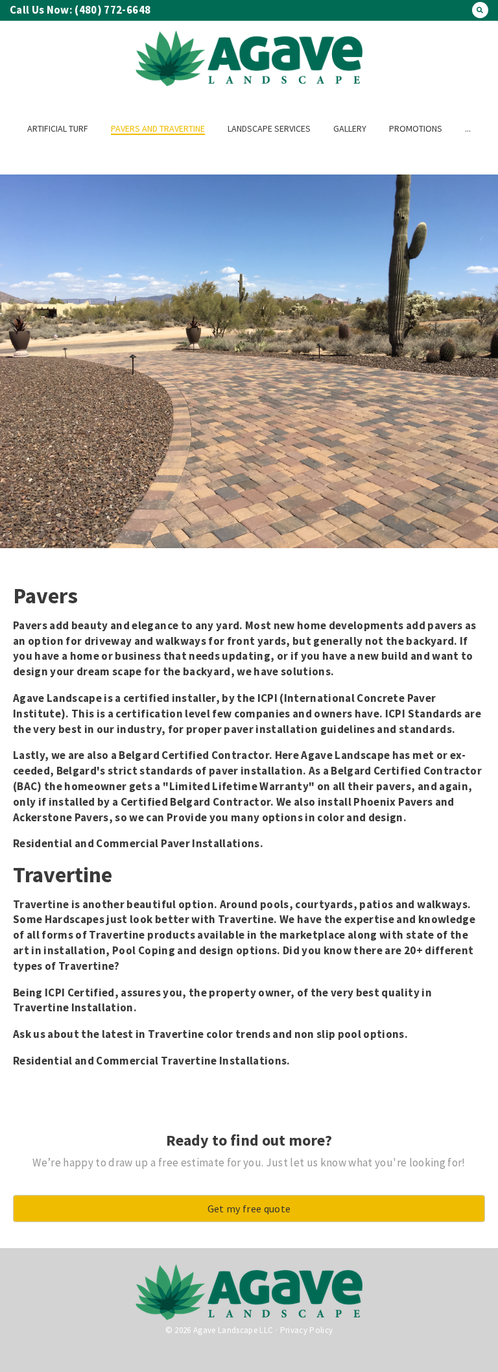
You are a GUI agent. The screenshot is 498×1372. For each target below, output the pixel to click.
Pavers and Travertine (158, 128)
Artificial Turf (57, 128)
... (468, 128)
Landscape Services (269, 128)
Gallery (349, 128)
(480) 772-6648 (111, 10)
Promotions (415, 128)
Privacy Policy (306, 1330)
